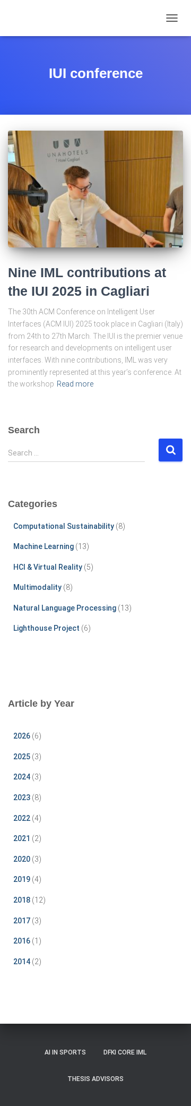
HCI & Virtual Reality (47, 567)
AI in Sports (65, 1052)
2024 (21, 777)
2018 (21, 900)
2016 (21, 941)
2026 (21, 736)
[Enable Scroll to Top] (170, 1084)
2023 (21, 797)
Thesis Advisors (95, 1079)
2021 (21, 838)
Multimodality (37, 587)
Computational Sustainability (63, 526)
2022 (21, 818)
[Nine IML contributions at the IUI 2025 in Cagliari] (95, 189)
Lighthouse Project (46, 628)
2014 (21, 961)
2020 (21, 859)
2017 (21, 920)
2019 (21, 879)
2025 (21, 756)
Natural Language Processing (64, 608)
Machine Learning (43, 546)
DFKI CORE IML (124, 1052)
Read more (75, 384)
